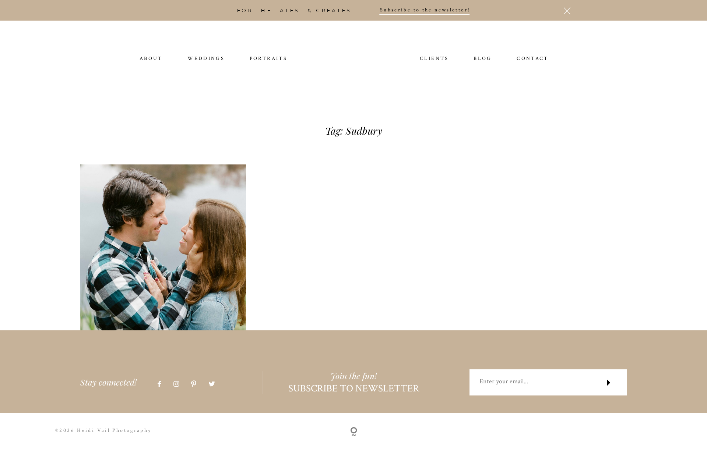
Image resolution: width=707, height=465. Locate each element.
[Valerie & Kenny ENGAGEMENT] (163, 247)
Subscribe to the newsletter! (425, 10)
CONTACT (533, 58)
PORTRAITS (268, 58)
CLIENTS (434, 58)
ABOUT (151, 58)
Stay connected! (108, 382)
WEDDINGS (206, 58)
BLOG (483, 58)
